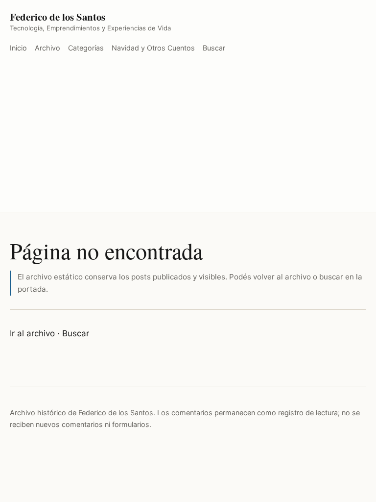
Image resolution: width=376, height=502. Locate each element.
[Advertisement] (188, 138)
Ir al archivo (32, 333)
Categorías (86, 48)
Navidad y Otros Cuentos (153, 48)
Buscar (214, 48)
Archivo (47, 48)
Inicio (18, 48)
